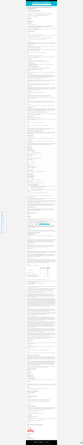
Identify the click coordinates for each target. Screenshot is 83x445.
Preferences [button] (44, 222)
